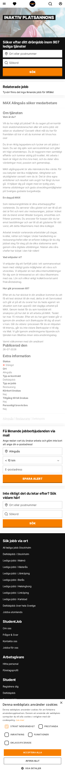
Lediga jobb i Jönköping (16, 573)
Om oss (7, 628)
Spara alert (32, 478)
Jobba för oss (10, 647)
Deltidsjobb (9, 692)
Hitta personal (10, 663)
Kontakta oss (10, 641)
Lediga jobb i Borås (13, 579)
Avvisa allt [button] (32, 760)
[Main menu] (4, 4)
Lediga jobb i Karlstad (15, 599)
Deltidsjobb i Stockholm (16, 554)
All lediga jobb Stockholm (17, 547)
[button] (32, 768)
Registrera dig (11, 686)
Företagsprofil (10, 670)
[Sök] (51, 4)
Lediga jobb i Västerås (15, 566)
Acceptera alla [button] (32, 752)
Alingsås (8, 418)
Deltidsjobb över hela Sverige (19, 605)
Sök (32, 523)
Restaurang (23, 418)
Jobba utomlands (12, 612)
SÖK (32, 72)
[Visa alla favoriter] (14, 4)
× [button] (61, 703)
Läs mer (20, 720)
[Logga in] (60, 4)
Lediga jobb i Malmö (14, 560)
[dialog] (32, 736)
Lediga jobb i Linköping (16, 592)
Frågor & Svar (10, 634)
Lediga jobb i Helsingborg (17, 586)
